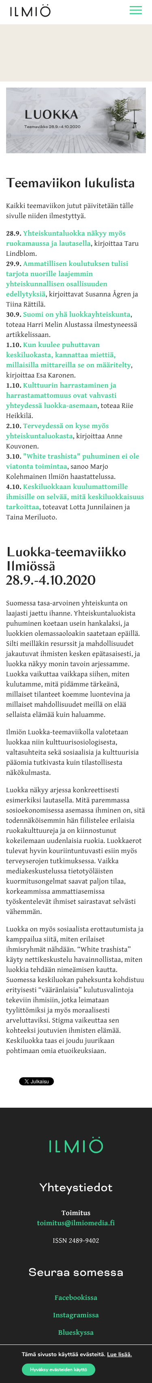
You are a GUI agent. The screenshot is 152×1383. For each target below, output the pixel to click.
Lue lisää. (119, 1354)
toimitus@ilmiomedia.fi (76, 1223)
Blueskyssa (76, 1333)
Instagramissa (76, 1315)
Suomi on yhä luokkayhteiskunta (77, 315)
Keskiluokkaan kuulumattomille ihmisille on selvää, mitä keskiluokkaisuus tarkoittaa (75, 497)
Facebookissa (76, 1298)
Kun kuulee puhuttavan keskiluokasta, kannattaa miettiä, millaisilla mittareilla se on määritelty (68, 355)
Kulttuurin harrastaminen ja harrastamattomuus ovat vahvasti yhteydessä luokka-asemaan (61, 396)
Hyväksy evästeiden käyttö (58, 1369)
